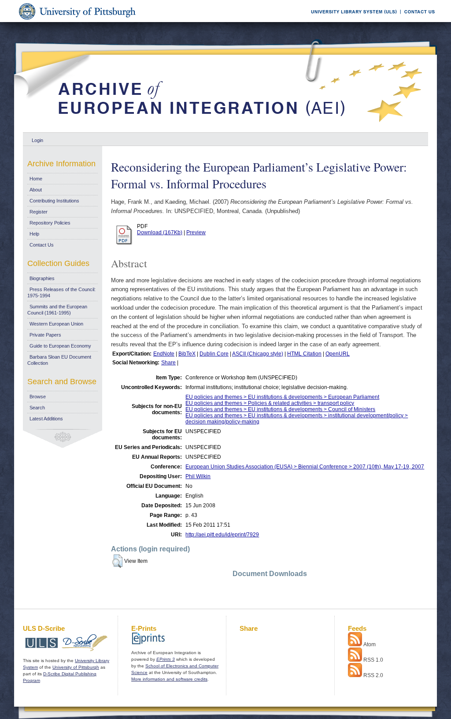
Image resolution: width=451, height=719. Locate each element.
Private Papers (45, 334)
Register (39, 211)
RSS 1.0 (373, 660)
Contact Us (42, 244)
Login (37, 140)
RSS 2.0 (373, 675)
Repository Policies (50, 222)
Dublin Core (214, 354)
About (36, 189)
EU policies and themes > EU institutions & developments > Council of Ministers (280, 409)
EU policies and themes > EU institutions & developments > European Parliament (282, 397)
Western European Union (56, 323)
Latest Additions (46, 418)
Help (34, 233)
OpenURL (337, 354)
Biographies (42, 278)
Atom (369, 644)
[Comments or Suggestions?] (417, 20)
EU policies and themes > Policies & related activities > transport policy (269, 403)
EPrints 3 (165, 659)
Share (168, 363)
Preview (196, 232)
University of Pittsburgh (75, 667)
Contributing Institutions (54, 200)
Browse (38, 396)
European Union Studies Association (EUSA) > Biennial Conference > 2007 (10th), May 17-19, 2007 (304, 467)
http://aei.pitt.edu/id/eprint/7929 (222, 535)
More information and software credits (169, 679)
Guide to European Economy (60, 345)
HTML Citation (304, 354)
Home (36, 178)
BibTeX (187, 354)
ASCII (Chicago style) (257, 354)
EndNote (163, 354)
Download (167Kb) (159, 232)
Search (37, 407)
